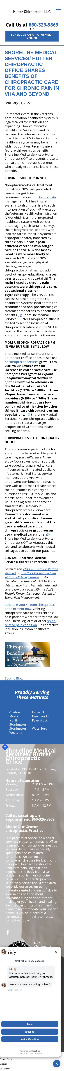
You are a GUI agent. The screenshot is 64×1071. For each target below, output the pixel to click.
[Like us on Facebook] (7, 933)
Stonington (17, 728)
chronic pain (47, 197)
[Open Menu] (58, 9)
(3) (48, 534)
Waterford (39, 728)
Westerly (15, 732)
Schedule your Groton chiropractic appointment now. (30, 607)
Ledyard (38, 712)
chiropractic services (23, 362)
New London (41, 716)
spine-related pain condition (30, 623)
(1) (20, 315)
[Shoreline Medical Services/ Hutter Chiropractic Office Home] (32, 12)
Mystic (14, 716)
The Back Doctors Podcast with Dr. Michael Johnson (30, 575)
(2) (28, 414)
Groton (14, 712)
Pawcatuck (40, 720)
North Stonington (17, 722)
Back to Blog (14, 678)
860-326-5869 (43, 25)
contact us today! (17, 920)
